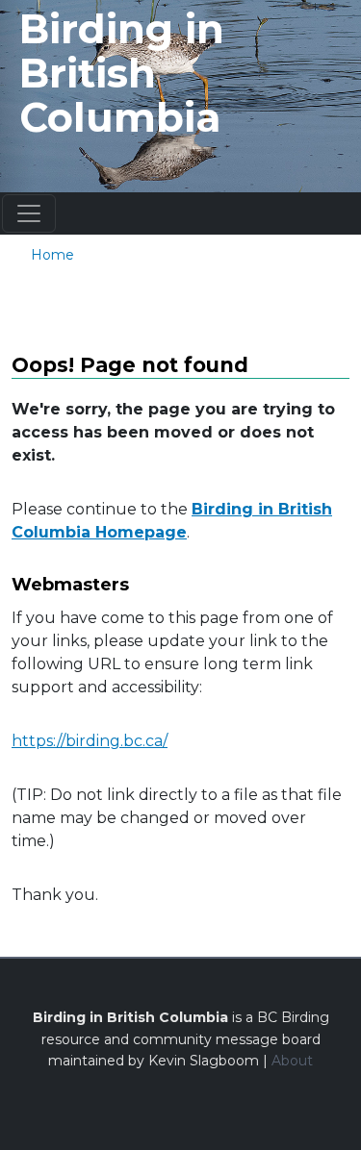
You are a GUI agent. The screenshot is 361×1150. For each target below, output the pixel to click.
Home (52, 254)
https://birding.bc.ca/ (90, 741)
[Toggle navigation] (29, 213)
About (292, 1060)
